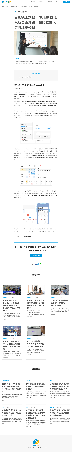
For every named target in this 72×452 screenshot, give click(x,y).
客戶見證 (33, 1)
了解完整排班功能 (36, 255)
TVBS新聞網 (26, 236)
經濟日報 (20, 236)
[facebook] (36, 264)
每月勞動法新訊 (5, 381)
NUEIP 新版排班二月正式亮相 (25, 77)
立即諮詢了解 (66, 1)
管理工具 (52, 407)
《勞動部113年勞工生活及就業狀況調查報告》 (26, 101)
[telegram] (38, 264)
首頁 (3, 6)
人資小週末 (28, 381)
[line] (40, 264)
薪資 (51, 381)
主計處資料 (22, 94)
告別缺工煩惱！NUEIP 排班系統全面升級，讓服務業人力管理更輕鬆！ (25, 6)
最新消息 (57, 1)
